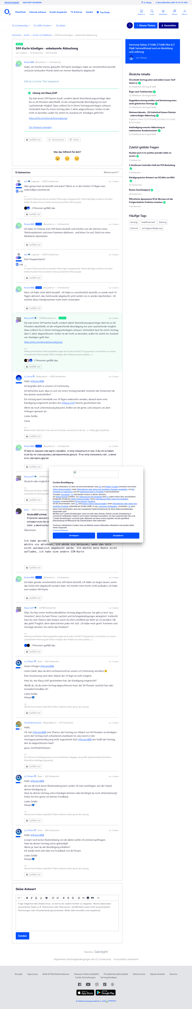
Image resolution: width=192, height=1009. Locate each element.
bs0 (26, 181)
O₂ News (60, 25)
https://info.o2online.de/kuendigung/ (48, 118)
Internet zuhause (37, 12)
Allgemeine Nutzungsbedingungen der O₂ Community (82, 959)
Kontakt (18, 974)
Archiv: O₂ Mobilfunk (42, 35)
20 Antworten (135, 184)
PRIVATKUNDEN (11, 2)
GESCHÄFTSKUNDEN (32, 2)
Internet (134, 228)
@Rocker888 (37, 381)
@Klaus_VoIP (68, 402)
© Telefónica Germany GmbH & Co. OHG (91, 1001)
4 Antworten (135, 160)
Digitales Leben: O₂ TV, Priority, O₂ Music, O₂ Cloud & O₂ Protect (152, 121)
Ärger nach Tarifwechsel (140, 91)
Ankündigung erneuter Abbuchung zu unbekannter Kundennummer (147, 129)
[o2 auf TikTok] (104, 984)
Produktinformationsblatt (116, 974)
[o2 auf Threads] (112, 984)
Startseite (16, 35)
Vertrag (133, 222)
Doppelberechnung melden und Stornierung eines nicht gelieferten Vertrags (152, 102)
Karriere (173, 974)
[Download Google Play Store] (106, 994)
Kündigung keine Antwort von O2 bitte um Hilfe (152, 177)
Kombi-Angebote (58, 12)
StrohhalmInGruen (33, 722)
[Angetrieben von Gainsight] (96, 952)
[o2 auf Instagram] (96, 984)
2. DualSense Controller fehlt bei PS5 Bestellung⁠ (152, 165)
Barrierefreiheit (157, 974)
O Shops (148, 2)
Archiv (27, 35)
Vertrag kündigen (108, 977)
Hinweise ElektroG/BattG (86, 974)
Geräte (89, 12)
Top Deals (105, 12)
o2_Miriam (29, 661)
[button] (20, 12)
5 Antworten (135, 172)
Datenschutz (139, 974)
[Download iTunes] (85, 994)
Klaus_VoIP (29, 318)
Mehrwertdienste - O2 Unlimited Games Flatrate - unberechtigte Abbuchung (152, 114)
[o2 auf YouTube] (88, 984)
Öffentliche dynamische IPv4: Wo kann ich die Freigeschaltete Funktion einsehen (151, 200)
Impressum (32, 974)
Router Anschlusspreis (139, 189)
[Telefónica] (111, 1001)
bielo (26, 509)
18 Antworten (135, 194)
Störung (162, 222)
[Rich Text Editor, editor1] (67, 916)
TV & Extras (76, 12)
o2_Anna (28, 376)
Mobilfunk (20, 12)
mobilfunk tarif (148, 222)
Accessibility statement (126, 959)
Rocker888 (29, 62)
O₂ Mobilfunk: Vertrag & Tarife (142, 86)
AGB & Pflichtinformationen (55, 974)
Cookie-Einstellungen (85, 977)
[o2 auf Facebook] (79, 984)
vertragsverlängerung (152, 228)
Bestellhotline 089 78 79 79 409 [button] (173, 2)
